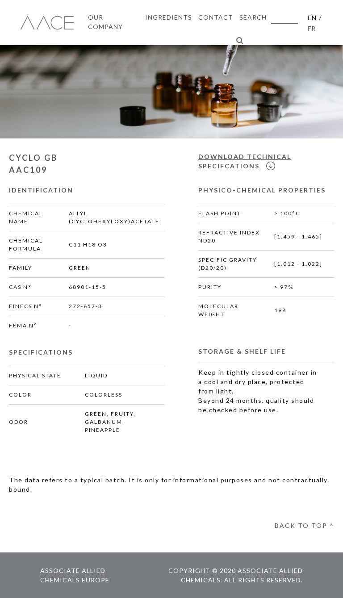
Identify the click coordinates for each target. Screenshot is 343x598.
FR (312, 28)
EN (312, 17)
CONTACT (215, 17)
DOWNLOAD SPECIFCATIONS (244, 161)
